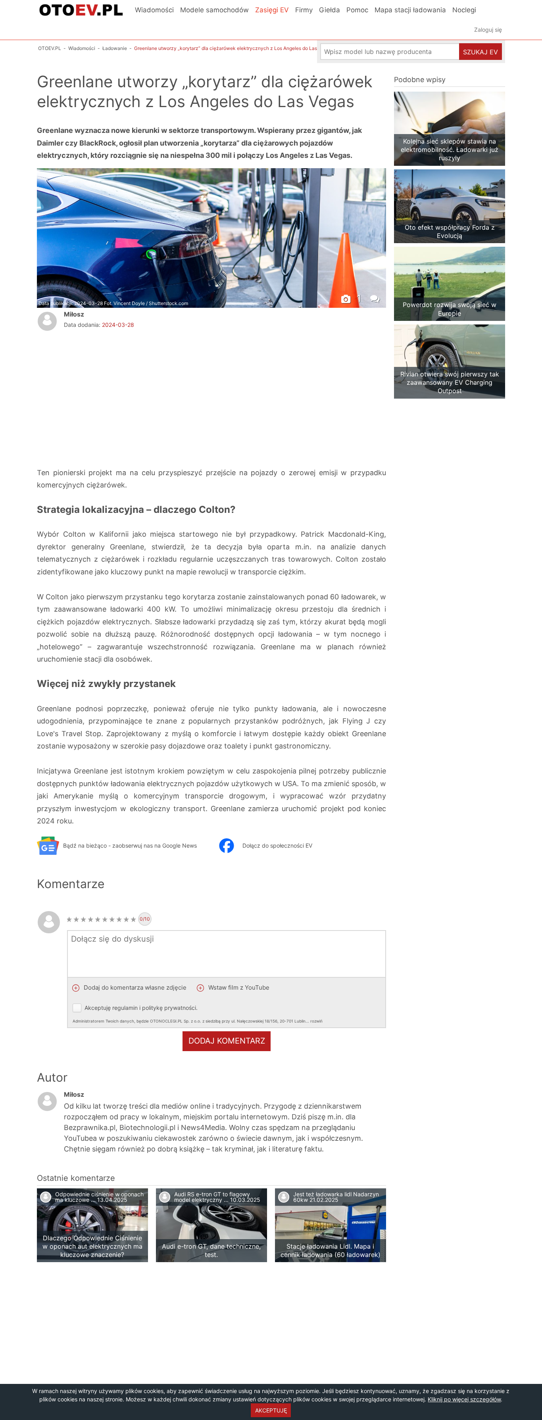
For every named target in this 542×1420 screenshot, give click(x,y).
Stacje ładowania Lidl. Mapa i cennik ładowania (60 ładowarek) (331, 1250)
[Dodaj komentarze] (376, 297)
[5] (97, 920)
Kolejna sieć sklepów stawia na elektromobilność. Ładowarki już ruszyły (449, 149)
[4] (90, 920)
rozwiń (316, 1021)
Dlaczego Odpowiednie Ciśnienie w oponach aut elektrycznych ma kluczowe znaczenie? (92, 1246)
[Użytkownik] (47, 321)
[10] (133, 920)
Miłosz (74, 314)
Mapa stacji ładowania (410, 10)
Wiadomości (154, 10)
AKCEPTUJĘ (271, 1410)
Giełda (329, 10)
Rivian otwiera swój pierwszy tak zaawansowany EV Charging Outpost (449, 382)
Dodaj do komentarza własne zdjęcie (134, 987)
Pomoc (357, 10)
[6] (104, 920)
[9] (126, 920)
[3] (83, 920)
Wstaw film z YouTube (238, 987)
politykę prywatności (169, 1007)
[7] (111, 920)
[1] (69, 920)
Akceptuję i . (198, 1013)
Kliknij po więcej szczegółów (464, 1399)
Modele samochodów (214, 10)
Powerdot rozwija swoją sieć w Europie (449, 309)
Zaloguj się (488, 29)
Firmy (304, 10)
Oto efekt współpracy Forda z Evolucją (450, 231)
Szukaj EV (480, 52)
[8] (119, 920)
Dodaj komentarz (226, 1041)
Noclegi (464, 10)
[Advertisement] (130, 397)
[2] (76, 920)
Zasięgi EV (272, 10)
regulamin (125, 1007)
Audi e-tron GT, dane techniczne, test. (211, 1250)
